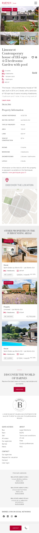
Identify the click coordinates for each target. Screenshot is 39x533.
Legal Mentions (25, 430)
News (4, 447)
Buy (3, 430)
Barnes (4, 444)
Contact (16, 528)
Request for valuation (10, 457)
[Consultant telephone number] (26, 528)
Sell (3, 436)
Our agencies (7, 441)
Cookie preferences (27, 443)
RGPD (22, 433)
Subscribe (19, 389)
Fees (21, 441)
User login (6, 463)
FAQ (21, 447)
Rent (3, 433)
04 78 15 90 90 (19, 482)
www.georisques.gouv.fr (17, 172)
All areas (5, 438)
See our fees (6, 104)
